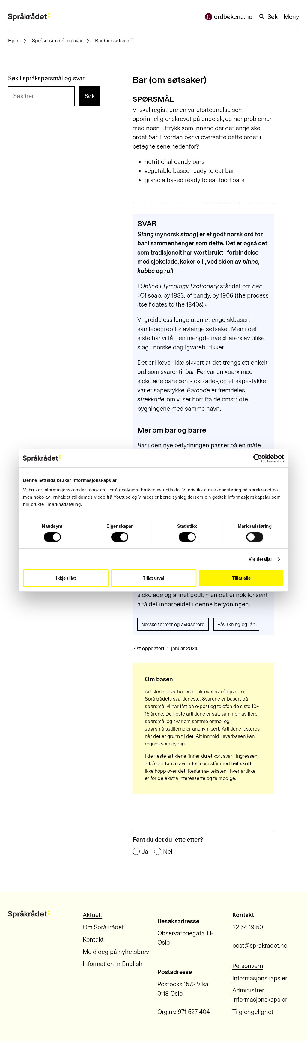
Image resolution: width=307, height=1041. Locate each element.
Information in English (112, 964)
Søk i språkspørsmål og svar (46, 78)
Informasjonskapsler (259, 978)
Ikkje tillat (66, 577)
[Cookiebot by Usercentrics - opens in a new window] (257, 458)
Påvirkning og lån (236, 624)
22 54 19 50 (247, 927)
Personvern (247, 966)
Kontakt (93, 939)
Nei (167, 851)
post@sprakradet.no (259, 945)
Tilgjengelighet (252, 1012)
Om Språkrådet (103, 927)
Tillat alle (241, 577)
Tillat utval (153, 577)
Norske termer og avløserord (173, 624)
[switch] (119, 537)
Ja (145, 851)
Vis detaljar (260, 559)
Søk (272, 16)
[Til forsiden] (29, 17)
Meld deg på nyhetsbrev (116, 952)
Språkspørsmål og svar (57, 41)
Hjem (14, 41)
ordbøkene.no (233, 16)
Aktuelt (92, 915)
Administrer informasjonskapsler (259, 995)
